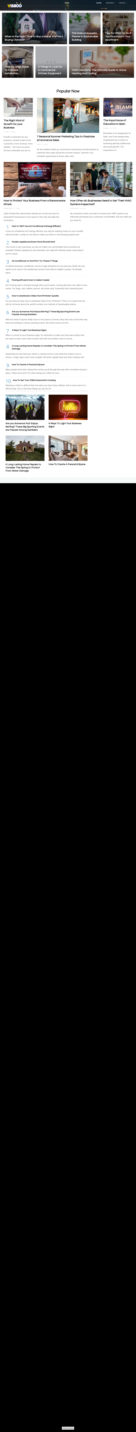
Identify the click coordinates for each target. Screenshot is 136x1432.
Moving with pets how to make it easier (31, 280)
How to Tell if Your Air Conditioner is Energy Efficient (36, 226)
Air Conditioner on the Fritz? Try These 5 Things (35, 261)
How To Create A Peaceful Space (28, 364)
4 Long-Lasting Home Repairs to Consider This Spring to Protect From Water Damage (23, 467)
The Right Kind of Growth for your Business (14, 124)
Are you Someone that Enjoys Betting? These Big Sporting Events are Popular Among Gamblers (25, 426)
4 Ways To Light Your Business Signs (29, 330)
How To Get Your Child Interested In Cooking (34, 380)
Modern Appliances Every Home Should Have (33, 242)
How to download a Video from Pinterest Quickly (35, 296)
